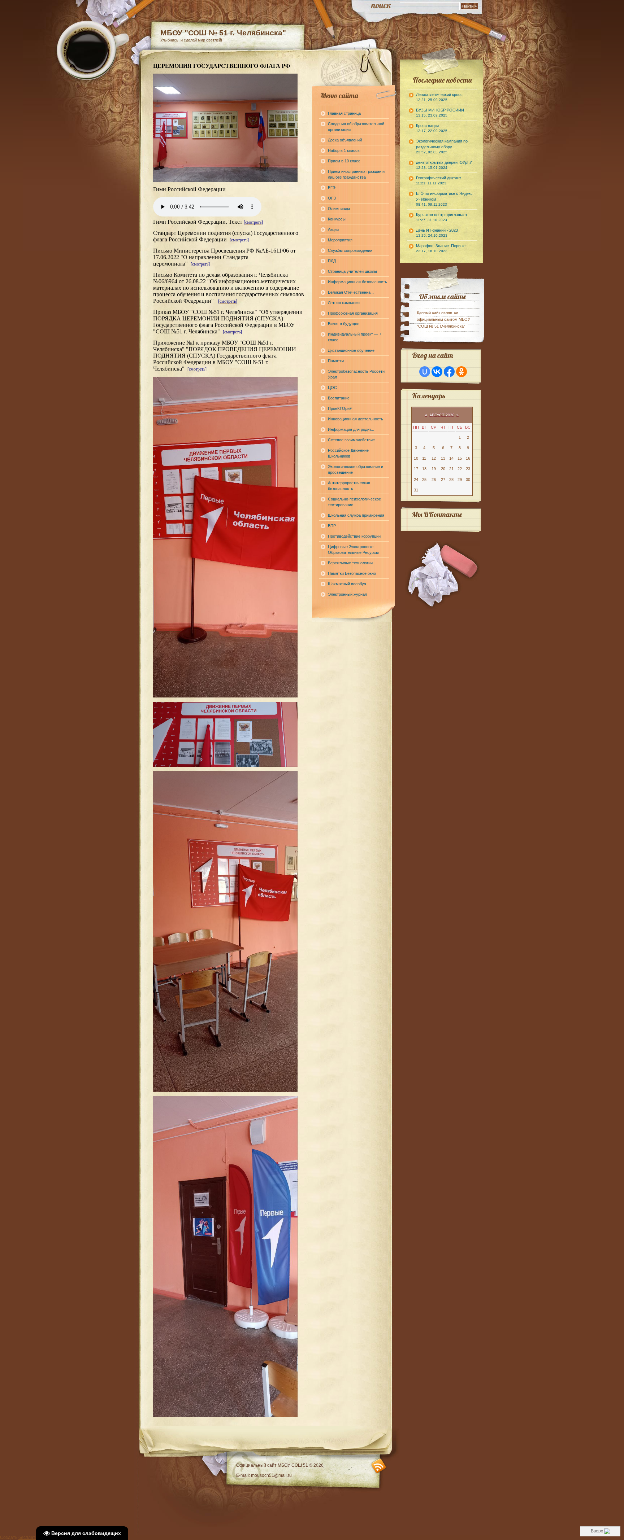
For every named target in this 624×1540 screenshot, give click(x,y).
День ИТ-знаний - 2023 (437, 232)
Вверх (597, 1531)
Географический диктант (438, 180)
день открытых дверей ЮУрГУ (444, 165)
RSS (378, 1466)
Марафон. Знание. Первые (440, 248)
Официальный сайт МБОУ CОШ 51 (272, 1465)
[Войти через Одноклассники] (461, 371)
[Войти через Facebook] (449, 371)
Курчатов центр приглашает (441, 217)
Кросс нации (431, 128)
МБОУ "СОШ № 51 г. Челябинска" (223, 33)
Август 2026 (441, 415)
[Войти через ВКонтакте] (437, 371)
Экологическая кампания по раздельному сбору (442, 146)
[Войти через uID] (424, 371)
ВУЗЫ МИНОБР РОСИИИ (440, 112)
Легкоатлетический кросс (439, 97)
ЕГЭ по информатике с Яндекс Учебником (444, 198)
